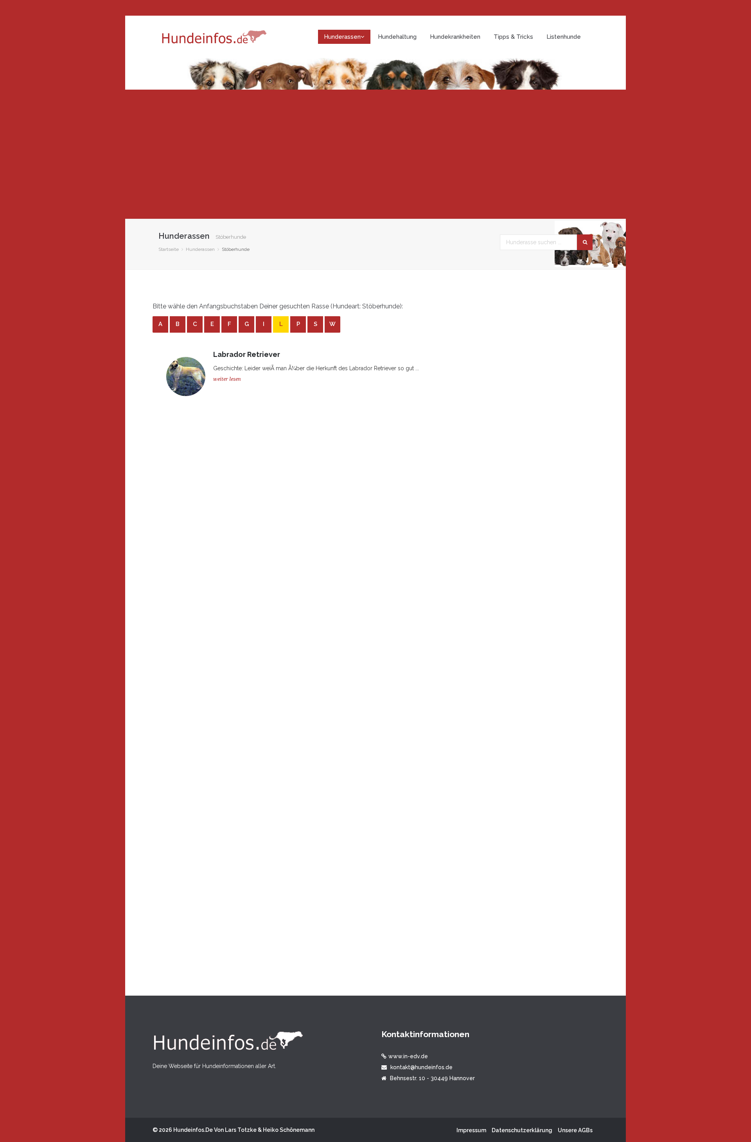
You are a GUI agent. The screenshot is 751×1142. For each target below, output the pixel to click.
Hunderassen (200, 249)
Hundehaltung (397, 36)
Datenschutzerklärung (522, 1130)
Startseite (168, 249)
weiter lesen (227, 379)
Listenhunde (563, 36)
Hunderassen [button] (342, 36)
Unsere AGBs (575, 1130)
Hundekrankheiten (455, 36)
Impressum (471, 1130)
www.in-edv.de (408, 1056)
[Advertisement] (375, 154)
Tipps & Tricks (513, 36)
